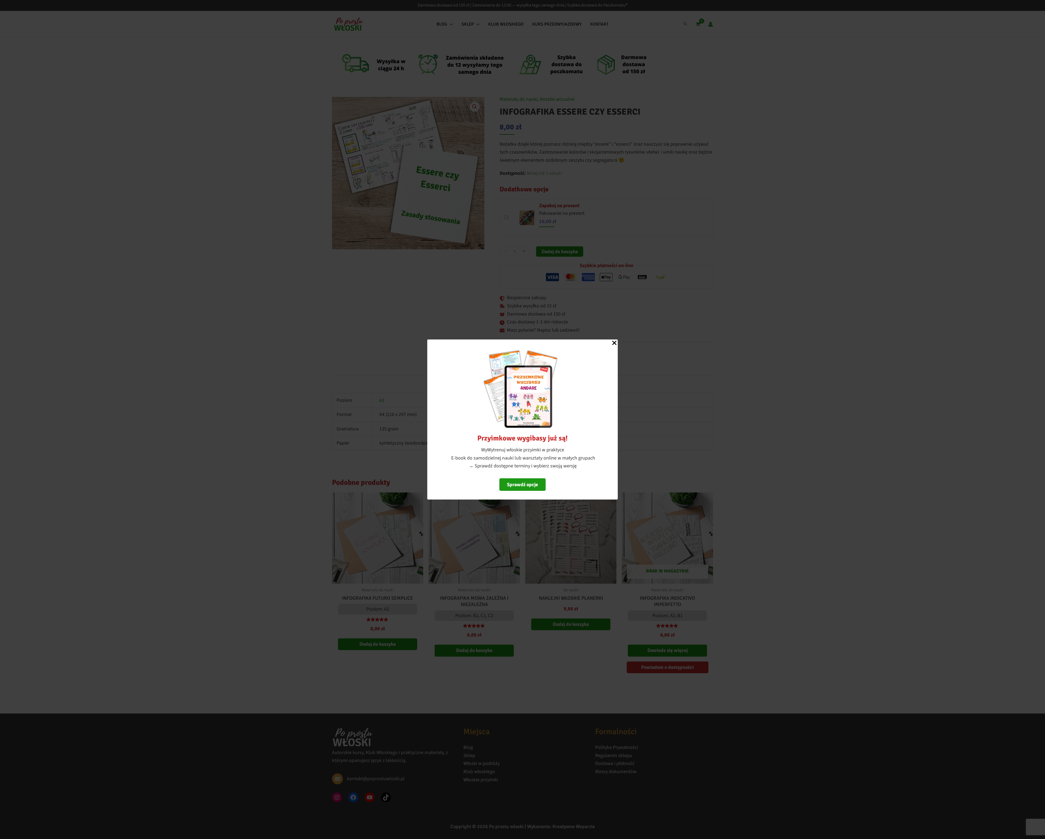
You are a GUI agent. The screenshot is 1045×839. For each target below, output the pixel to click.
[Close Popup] (614, 343)
